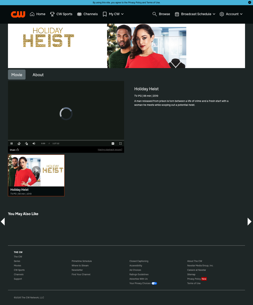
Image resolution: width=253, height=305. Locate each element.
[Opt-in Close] (249, 2)
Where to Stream (80, 265)
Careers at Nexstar (196, 270)
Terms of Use (153, 2)
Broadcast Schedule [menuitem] (196, 14)
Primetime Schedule (82, 261)
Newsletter (77, 270)
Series (17, 261)
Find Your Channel (81, 274)
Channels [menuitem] (91, 14)
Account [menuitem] (232, 14)
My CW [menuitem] (114, 14)
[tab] (17, 75)
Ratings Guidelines (139, 274)
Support (18, 278)
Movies (17, 265)
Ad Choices (135, 270)
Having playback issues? (110, 149)
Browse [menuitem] (164, 14)
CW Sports (19, 270)
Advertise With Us (138, 278)
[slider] (66, 140)
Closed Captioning (138, 261)
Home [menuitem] (40, 14)
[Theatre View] (98, 143)
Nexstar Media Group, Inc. (200, 265)
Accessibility (135, 265)
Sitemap (191, 274)
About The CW (194, 261)
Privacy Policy (135, 2)
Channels (19, 274)
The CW (15, 13)
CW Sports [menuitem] (64, 14)
